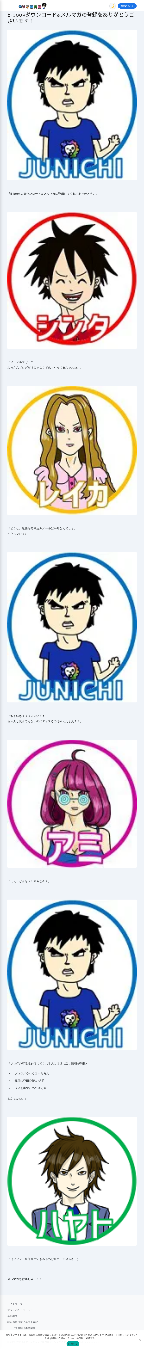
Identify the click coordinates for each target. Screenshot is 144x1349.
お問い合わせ (127, 6)
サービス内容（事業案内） (22, 1328)
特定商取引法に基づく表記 (22, 1322)
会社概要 (12, 1316)
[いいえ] (139, 1339)
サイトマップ (15, 1304)
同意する (73, 1343)
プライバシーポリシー (20, 1310)
